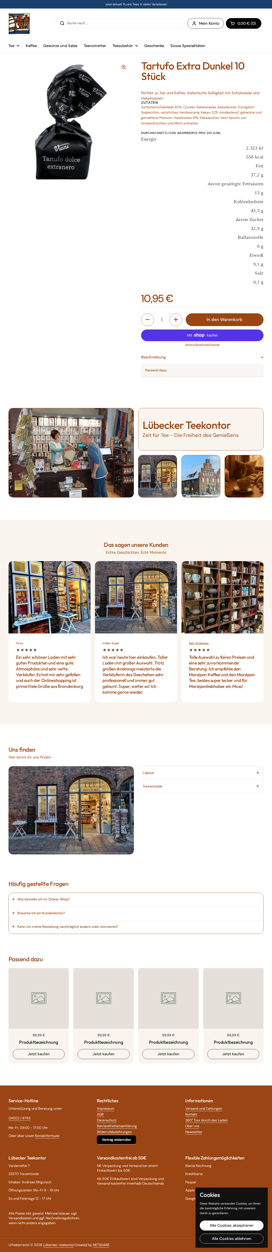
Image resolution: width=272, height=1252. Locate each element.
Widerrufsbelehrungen (114, 1132)
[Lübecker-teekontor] (19, 23)
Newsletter (193, 1132)
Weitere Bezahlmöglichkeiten (202, 344)
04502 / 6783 (19, 1118)
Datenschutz (106, 1120)
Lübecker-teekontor (58, 1245)
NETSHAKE (101, 1245)
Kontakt (191, 1114)
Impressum (105, 1108)
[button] (243, 23)
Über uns (192, 1126)
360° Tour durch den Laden (206, 1120)
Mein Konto (209, 23)
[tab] (200, 773)
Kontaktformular (47, 1136)
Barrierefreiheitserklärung (117, 1126)
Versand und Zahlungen (203, 1108)
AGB (100, 1114)
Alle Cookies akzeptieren (232, 1225)
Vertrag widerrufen (116, 1140)
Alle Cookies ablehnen (231, 1238)
